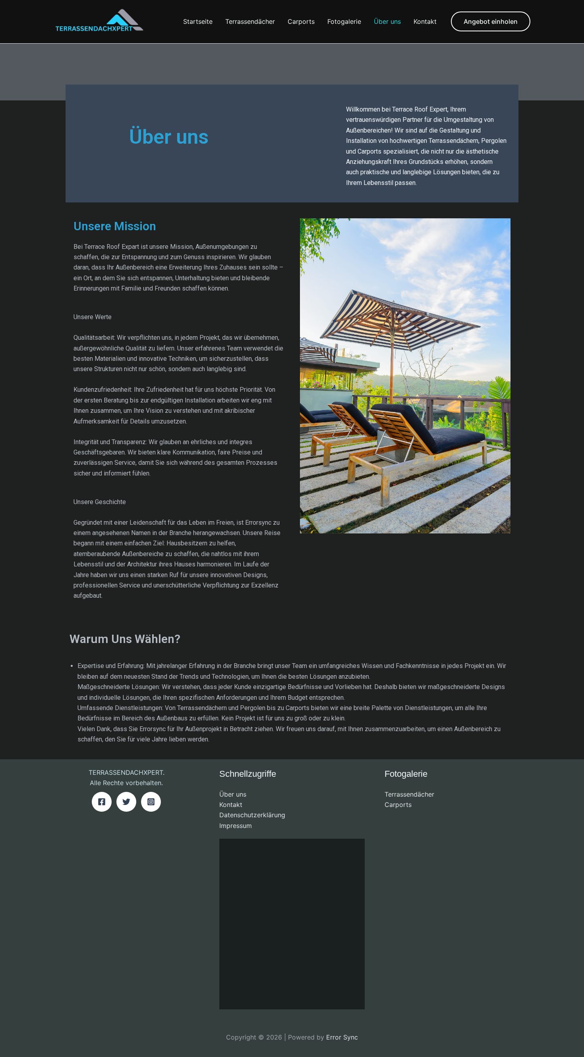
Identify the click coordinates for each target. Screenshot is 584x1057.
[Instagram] (151, 802)
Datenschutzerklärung (252, 815)
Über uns (387, 21)
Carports (301, 21)
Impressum (235, 826)
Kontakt (425, 21)
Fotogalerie (344, 21)
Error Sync (342, 1037)
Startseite (198, 21)
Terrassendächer (250, 21)
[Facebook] (102, 802)
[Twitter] (126, 802)
